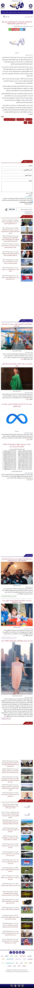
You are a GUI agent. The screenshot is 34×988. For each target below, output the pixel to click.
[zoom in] (4, 16)
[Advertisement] (17, 142)
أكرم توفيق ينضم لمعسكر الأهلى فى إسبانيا (10, 909)
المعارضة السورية (28, 100)
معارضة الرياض (20, 119)
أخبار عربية (27, 16)
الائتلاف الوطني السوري (9, 119)
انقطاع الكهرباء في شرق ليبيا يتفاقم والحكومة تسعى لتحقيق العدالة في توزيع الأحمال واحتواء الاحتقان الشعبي (10, 239)
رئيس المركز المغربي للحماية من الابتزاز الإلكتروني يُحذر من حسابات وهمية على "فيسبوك (10, 815)
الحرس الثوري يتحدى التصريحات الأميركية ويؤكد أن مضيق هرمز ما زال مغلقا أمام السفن (10, 788)
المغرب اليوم (29, 119)
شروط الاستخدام (29, 196)
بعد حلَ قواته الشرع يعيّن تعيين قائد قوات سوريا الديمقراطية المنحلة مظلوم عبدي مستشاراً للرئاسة (10, 764)
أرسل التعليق (28, 212)
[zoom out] (8, 16)
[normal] (6, 16)
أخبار (32, 16)
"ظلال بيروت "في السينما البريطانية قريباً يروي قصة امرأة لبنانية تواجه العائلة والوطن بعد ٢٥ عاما (10, 780)
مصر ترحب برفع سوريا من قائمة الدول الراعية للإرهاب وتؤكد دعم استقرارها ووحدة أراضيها (10, 231)
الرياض (30, 122)
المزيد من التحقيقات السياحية (9, 596)
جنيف (13, 95)
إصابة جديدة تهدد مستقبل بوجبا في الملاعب (10, 885)
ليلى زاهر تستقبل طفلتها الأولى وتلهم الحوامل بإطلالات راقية (16, 640)
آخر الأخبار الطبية (6, 718)
